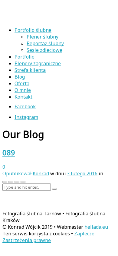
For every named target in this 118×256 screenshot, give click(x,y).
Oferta (22, 83)
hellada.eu (96, 227)
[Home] (41, 18)
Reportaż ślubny (45, 43)
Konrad (41, 173)
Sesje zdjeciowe (44, 50)
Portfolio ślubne (33, 30)
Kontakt (23, 96)
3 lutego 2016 (82, 173)
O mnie (23, 90)
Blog (20, 76)
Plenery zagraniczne (38, 63)
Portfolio (24, 56)
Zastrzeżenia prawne (26, 240)
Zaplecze (84, 233)
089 (8, 152)
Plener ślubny (42, 36)
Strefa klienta (30, 70)
